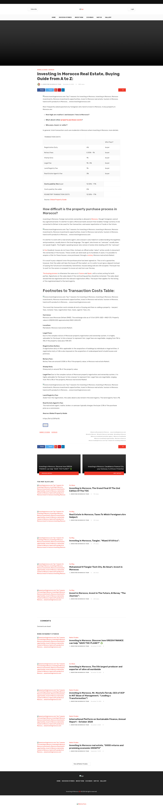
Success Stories (65, 17)
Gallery (108, 17)
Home (54, 17)
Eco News (89, 17)
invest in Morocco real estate (105, 434)
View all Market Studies (81, 764)
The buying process (50, 273)
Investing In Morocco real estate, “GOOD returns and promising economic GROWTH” (96, 746)
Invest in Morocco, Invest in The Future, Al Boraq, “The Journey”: (97, 594)
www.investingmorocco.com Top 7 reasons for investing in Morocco (107, 440)
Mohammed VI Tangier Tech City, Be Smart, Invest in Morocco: (96, 568)
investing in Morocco (120, 434)
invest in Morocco (91, 434)
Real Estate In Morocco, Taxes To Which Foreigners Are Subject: (97, 515)
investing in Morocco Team (52, 84)
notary (90, 255)
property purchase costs (71, 120)
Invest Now (79, 17)
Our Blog (51, 69)
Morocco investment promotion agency (102, 436)
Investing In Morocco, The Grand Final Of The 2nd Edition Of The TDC (94, 489)
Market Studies (42, 69)
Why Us (99, 17)
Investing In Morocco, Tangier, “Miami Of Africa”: (94, 540)
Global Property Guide (58, 200)
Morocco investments (120, 436)
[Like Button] (45, 425)
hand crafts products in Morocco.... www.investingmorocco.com (108, 432)
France (81, 273)
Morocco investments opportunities (104, 438)
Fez (46, 250)
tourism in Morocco (121, 438)
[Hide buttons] (81, 804)
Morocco (94, 219)
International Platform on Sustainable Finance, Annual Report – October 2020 (97, 720)
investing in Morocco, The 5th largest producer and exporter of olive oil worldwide (95, 667)
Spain (90, 273)
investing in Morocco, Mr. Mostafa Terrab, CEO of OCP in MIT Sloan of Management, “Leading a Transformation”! (97, 695)
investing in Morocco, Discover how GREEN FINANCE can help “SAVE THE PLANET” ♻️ (96, 641)
